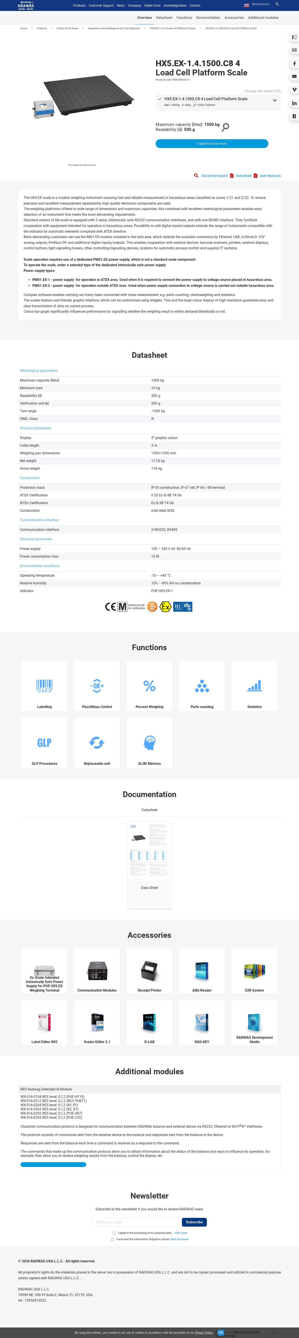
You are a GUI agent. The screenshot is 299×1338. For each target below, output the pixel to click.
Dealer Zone (152, 5)
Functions (184, 18)
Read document (179, 1239)
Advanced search (214, 176)
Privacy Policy (204, 1332)
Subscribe (194, 1222)
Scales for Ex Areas (67, 28)
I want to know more (212, 144)
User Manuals (270, 176)
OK (220, 1332)
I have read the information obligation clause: (152, 1239)
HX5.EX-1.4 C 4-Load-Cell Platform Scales (172, 28)
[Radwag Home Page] (25, 5)
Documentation (208, 18)
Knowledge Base (175, 5)
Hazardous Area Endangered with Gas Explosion (114, 28)
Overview (144, 18)
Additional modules (263, 18)
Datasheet (164, 18)
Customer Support (101, 5)
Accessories (234, 18)
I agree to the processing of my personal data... (145, 1233)
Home (23, 28)
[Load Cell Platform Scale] (82, 100)
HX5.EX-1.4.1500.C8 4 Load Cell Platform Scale (231, 28)
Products (42, 28)
